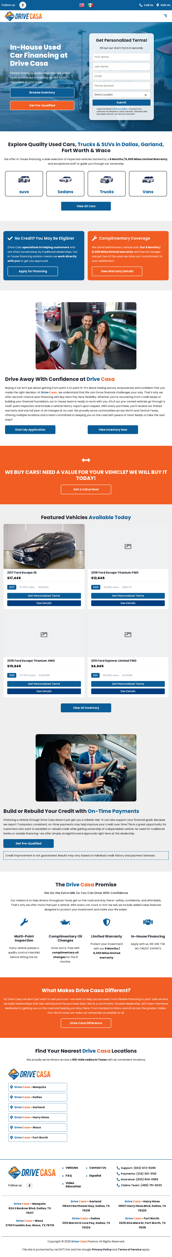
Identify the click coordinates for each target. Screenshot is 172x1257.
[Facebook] (22, 5)
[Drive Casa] (23, 16)
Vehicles (72, 1167)
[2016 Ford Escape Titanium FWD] (128, 566)
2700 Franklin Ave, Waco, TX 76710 (30, 1225)
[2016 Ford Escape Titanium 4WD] (44, 654)
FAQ (69, 1175)
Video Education (73, 1184)
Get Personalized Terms (44, 596)
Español (95, 1175)
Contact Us (97, 1167)
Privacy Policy (120, 109)
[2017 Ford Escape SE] (44, 566)
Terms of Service (130, 1249)
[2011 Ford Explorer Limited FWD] (128, 654)
